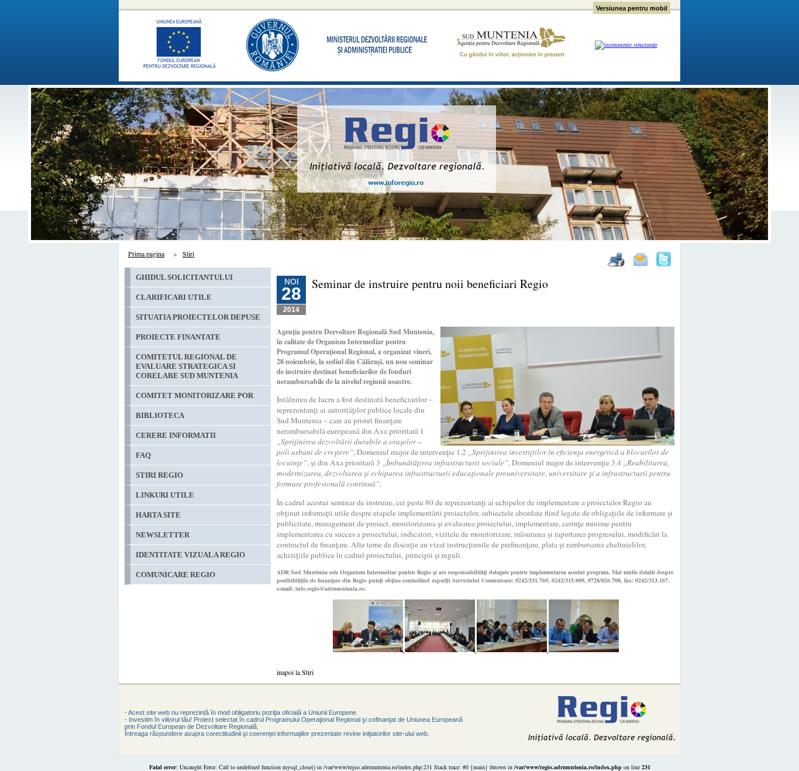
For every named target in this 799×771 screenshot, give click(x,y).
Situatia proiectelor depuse (198, 317)
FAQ (143, 455)
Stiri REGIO (159, 475)
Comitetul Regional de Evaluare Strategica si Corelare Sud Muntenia (187, 366)
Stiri (188, 253)
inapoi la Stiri (295, 672)
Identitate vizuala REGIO (190, 554)
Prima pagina (146, 253)
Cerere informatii (176, 435)
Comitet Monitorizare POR (194, 395)
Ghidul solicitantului (184, 277)
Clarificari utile (174, 297)
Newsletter (163, 534)
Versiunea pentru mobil (631, 8)
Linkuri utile (165, 495)
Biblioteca (160, 415)
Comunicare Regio (175, 574)
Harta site (158, 514)
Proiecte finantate (178, 337)
